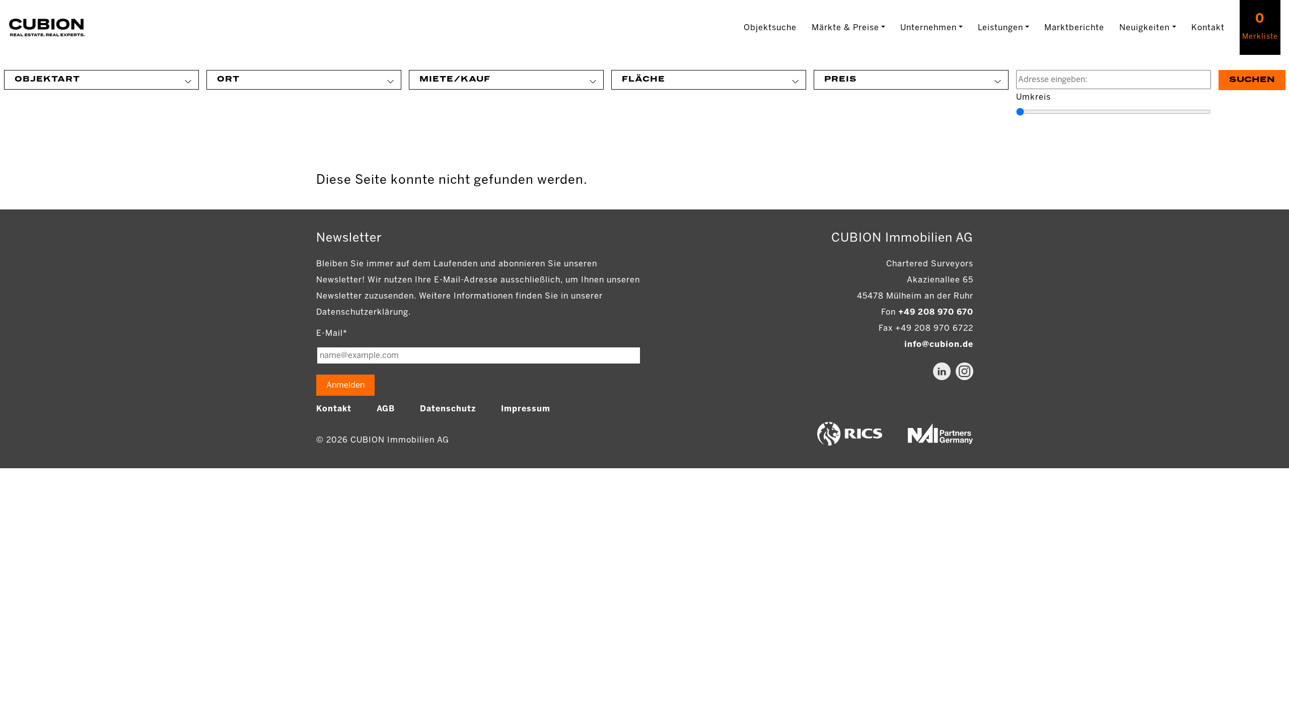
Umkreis (1033, 97)
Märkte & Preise (845, 27)
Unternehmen (928, 27)
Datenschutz (448, 408)
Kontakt (1208, 27)
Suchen (1252, 80)
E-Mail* (331, 333)
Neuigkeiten (1144, 27)
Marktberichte (1074, 27)
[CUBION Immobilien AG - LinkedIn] (942, 371)
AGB (386, 408)
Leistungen (1000, 27)
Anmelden (345, 385)
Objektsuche (770, 27)
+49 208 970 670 (935, 312)
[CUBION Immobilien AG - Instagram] (964, 371)
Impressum (525, 408)
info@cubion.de (938, 344)
